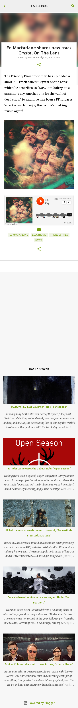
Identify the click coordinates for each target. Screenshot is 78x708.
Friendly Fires (59, 235)
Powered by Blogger (41, 703)
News (38, 240)
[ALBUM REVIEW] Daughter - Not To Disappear (39, 406)
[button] (39, 64)
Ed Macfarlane (18, 235)
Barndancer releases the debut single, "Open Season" (39, 468)
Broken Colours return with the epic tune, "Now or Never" (39, 664)
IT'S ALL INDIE (39, 5)
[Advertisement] (39, 317)
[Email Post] (39, 231)
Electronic (39, 235)
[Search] (73, 5)
